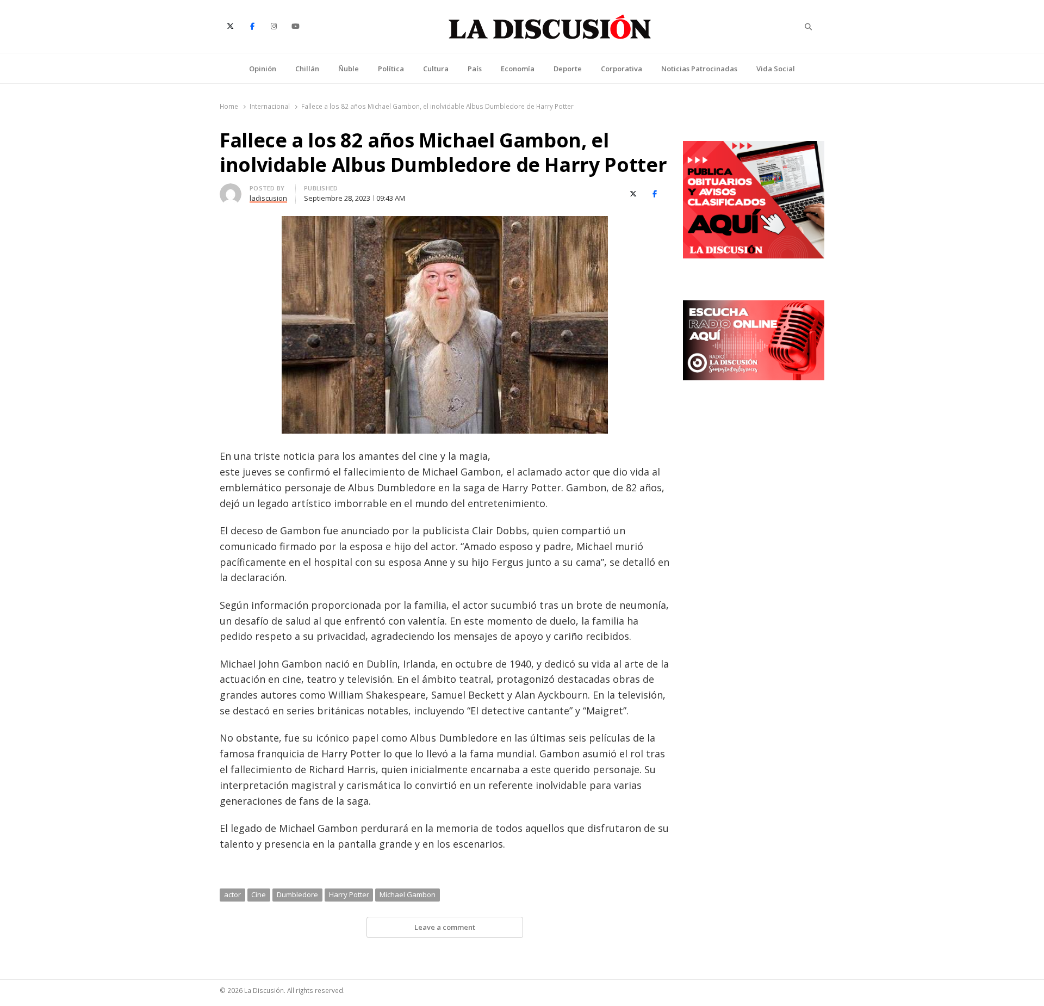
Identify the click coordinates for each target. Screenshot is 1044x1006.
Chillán (307, 68)
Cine (258, 894)
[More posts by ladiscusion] (230, 190)
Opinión (262, 68)
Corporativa (621, 68)
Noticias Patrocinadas (699, 68)
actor (232, 894)
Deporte (568, 68)
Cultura (436, 68)
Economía (518, 68)
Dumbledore (297, 894)
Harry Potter (349, 894)
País (475, 68)
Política (391, 68)
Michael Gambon (408, 894)
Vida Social (775, 68)
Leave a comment (444, 927)
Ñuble (348, 68)
